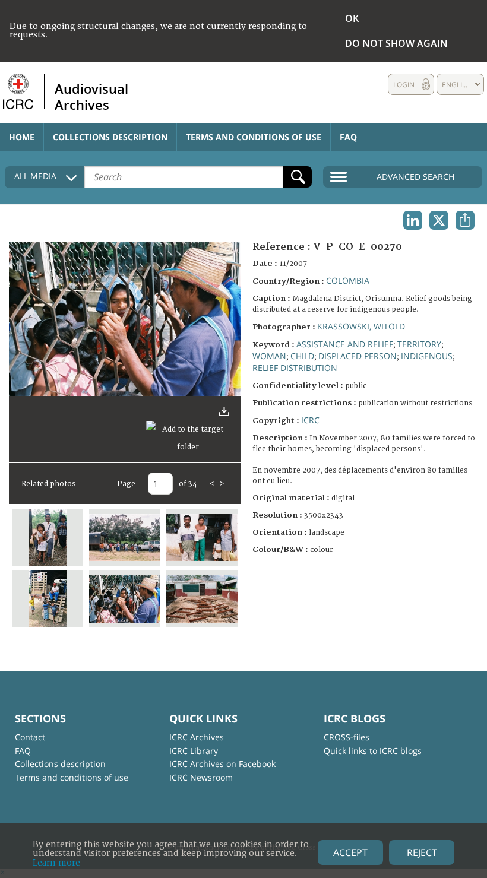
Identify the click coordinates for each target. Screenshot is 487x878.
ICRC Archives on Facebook (222, 763)
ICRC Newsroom (201, 777)
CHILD (302, 356)
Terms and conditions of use (253, 136)
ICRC (310, 420)
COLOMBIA (347, 280)
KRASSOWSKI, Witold (361, 326)
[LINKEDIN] (412, 220)
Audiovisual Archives (91, 96)
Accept (350, 852)
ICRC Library (193, 750)
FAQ (348, 136)
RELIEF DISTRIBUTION (294, 367)
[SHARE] (465, 220)
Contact (30, 737)
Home (21, 136)
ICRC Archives (196, 737)
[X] (438, 220)
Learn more (56, 863)
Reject (422, 852)
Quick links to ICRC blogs (373, 750)
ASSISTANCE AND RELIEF (344, 344)
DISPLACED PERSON (357, 356)
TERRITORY (419, 344)
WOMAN (269, 356)
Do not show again (396, 43)
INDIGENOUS (427, 356)
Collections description (110, 136)
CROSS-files (346, 737)
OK (352, 18)
